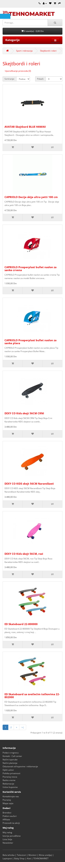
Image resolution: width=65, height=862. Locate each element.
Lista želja (7, 839)
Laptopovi (7, 858)
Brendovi (7, 812)
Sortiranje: (10, 78)
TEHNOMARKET (41, 858)
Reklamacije (8, 783)
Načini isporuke (10, 759)
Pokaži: (40, 78)
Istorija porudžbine (12, 835)
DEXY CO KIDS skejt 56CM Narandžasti (29, 483)
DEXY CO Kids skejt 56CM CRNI (24, 413)
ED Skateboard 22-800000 (21, 624)
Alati (29, 858)
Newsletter (8, 842)
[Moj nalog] (45, 3)
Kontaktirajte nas (11, 796)
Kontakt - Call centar (12, 756)
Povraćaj (7, 799)
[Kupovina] (59, 3)
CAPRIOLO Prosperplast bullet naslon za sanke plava (31, 341)
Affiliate (6, 819)
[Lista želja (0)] (50, 3)
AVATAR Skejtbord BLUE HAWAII (25, 126)
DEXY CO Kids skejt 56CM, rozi (24, 553)
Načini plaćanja (10, 763)
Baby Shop (19, 858)
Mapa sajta (8, 803)
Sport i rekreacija (24, 50)
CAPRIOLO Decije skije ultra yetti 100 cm (31, 197)
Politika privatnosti (11, 773)
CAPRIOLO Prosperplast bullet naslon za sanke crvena (31, 268)
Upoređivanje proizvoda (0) (18, 70)
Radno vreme (9, 780)
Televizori (21, 855)
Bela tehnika (9, 855)
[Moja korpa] (55, 3)
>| (22, 727)
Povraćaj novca (10, 776)
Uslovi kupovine (10, 787)
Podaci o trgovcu (11, 752)
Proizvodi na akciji (11, 823)
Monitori (32, 855)
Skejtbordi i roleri (48, 50)
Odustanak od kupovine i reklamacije (20, 766)
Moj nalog (7, 832)
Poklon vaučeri (10, 816)
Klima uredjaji (45, 855)
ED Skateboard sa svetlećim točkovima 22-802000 (32, 695)
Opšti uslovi (8, 769)
